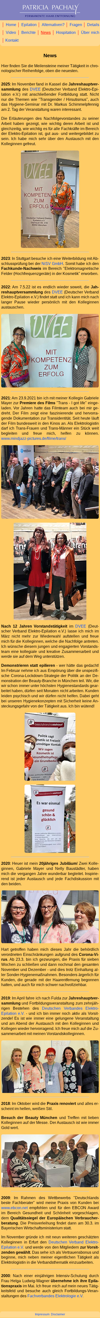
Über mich (90, 32)
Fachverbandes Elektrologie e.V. (55, 1296)
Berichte (28, 32)
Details (93, 25)
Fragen (76, 25)
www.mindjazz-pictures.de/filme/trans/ (33, 438)
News (46, 32)
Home (11, 25)
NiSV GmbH (52, 264)
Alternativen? (53, 25)
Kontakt (11, 40)
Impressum (42, 1314)
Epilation (29, 25)
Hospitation (66, 32)
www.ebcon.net (14, 1208)
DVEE (35, 89)
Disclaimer (58, 1314)
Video (11, 32)
